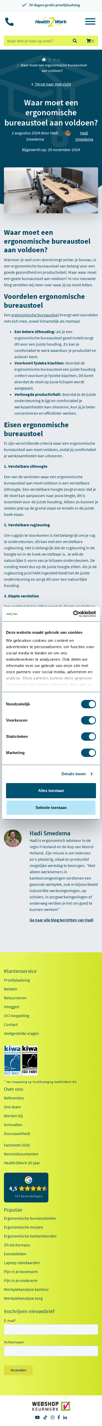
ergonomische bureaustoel (35, 314)
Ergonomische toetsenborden (30, 1236)
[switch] (88, 720)
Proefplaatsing (17, 980)
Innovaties (13, 1124)
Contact (11, 1024)
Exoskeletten (15, 1253)
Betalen (10, 988)
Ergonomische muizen (23, 1227)
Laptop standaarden (22, 1262)
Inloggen (11, 1006)
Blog (56, 59)
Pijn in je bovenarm (21, 1271)
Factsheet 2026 (17, 1145)
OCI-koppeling (16, 1015)
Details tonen (73, 774)
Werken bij (13, 1115)
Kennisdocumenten (21, 1153)
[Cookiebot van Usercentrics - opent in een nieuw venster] (73, 614)
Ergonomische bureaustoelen (30, 1218)
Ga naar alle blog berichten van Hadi (61, 919)
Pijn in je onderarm (20, 1280)
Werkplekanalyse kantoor (26, 1289)
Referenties (14, 1097)
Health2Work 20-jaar (22, 1162)
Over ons (13, 1089)
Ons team (12, 1106)
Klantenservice (20, 971)
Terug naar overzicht (52, 84)
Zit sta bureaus (17, 1244)
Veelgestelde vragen (21, 1033)
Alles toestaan (51, 790)
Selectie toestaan (51, 807)
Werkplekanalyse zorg (23, 1298)
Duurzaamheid (17, 1133)
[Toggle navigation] (90, 22)
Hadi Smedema (84, 136)
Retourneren (15, 997)
